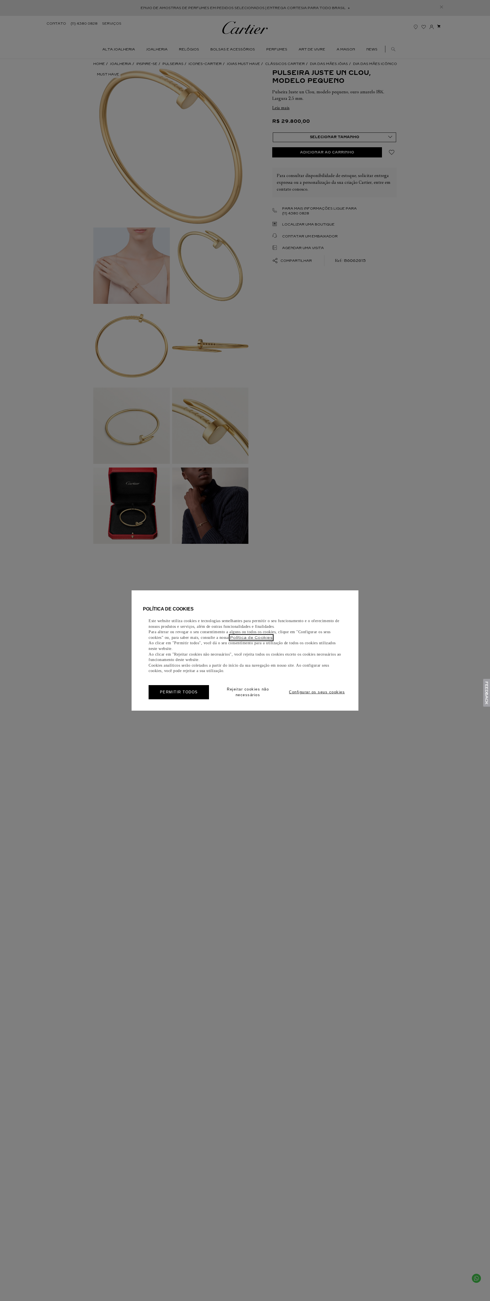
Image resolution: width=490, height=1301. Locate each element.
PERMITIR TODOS (179, 692)
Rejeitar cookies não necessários (248, 692)
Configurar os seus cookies (317, 692)
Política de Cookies (251, 637)
